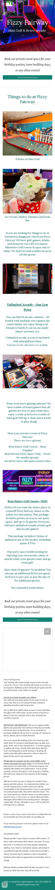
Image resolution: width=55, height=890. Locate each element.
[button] (3, 3)
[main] (27, 25)
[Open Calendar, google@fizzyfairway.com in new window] (47, 631)
